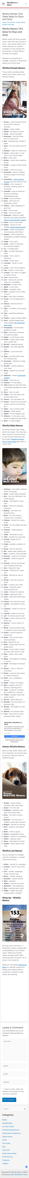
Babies (4, 1120)
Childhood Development (10, 1130)
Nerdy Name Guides (9, 1153)
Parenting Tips (7, 1157)
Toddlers (5, 1163)
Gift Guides (6, 1143)
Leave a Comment (8, 22)
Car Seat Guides (8, 1126)
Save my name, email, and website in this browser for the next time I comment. (13, 1091)
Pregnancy (6, 1160)
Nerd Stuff (6, 1150)
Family (4, 1140)
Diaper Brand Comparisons (11, 1133)
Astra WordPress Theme (18, 1174)
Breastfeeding (7, 1123)
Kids (3, 1147)
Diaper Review (7, 1137)
